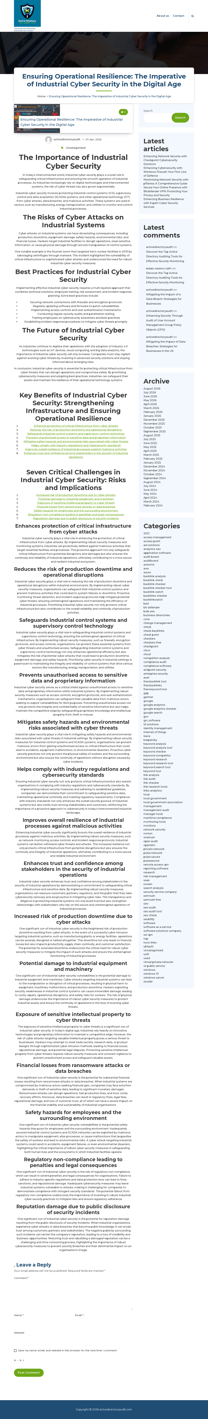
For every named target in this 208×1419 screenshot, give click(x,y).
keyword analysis (154, 743)
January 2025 (152, 462)
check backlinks (153, 630)
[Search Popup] (192, 16)
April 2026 (150, 404)
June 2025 (150, 443)
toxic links (150, 942)
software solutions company (162, 930)
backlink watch (153, 591)
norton (147, 833)
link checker (151, 782)
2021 (146, 533)
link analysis (151, 775)
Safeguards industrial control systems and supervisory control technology (76, 433)
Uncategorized (75, 147)
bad (146, 603)
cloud (147, 654)
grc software (151, 720)
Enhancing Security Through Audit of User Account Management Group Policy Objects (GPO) (164, 322)
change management (157, 623)
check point (151, 634)
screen (147, 884)
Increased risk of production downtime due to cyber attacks (76, 495)
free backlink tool (154, 681)
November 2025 (154, 423)
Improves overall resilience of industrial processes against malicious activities (76, 449)
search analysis (153, 888)
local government (155, 798)
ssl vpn (148, 934)
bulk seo (149, 611)
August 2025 (151, 435)
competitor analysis (156, 658)
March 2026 (151, 408)
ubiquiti (148, 946)
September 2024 (154, 478)
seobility (149, 919)
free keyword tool (155, 689)
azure (147, 572)
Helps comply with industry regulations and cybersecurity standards (76, 445)
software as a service (157, 927)
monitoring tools (154, 821)
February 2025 (152, 458)
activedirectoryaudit (159, 247)
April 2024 (150, 497)
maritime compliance (157, 817)
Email (79, 1315)
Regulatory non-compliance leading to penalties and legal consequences (76, 514)
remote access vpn (156, 864)
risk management (155, 876)
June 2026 (150, 396)
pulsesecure (151, 860)
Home (41, 96)
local (146, 794)
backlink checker (154, 584)
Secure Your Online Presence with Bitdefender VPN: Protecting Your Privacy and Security (165, 191)
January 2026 (152, 415)
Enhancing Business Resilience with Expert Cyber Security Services (163, 203)
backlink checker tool (157, 588)
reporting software (155, 868)
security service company (160, 891)
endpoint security (154, 669)
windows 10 (151, 973)
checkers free (152, 642)
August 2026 (151, 388)
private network (153, 849)
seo (145, 903)
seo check (150, 915)
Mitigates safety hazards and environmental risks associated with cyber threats (76, 441)
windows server (153, 977)
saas (146, 880)
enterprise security (155, 673)
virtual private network (158, 962)
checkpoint (150, 646)
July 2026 (149, 392)
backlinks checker (155, 595)
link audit (149, 778)
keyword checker (154, 751)
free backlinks (152, 685)
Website (19, 1332)
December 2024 (154, 466)
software (149, 923)
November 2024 (154, 470)
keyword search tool (156, 767)
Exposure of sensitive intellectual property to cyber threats (76, 502)
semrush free (152, 899)
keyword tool (152, 771)
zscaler (148, 981)
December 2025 (154, 419)
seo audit (149, 907)
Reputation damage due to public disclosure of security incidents (76, 518)
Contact (178, 15)
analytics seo (152, 549)
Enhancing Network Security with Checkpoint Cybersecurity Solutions (165, 160)
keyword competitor (157, 755)
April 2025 (150, 450)
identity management (157, 728)
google (148, 701)
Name (19, 1315)
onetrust (149, 837)
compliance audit (154, 662)
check (147, 626)
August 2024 (152, 482)
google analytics (154, 704)
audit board (151, 556)
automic (149, 564)
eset (146, 677)
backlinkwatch (153, 599)
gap (146, 693)
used (146, 958)
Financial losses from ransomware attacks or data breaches (76, 506)
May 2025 (149, 447)
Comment (21, 1278)
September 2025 (154, 431)
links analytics (152, 790)
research (149, 872)
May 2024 (150, 493)
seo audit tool (152, 911)
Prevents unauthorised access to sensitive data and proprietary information (76, 437)
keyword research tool (158, 763)
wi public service (154, 965)
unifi (146, 954)
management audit (156, 810)
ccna (146, 619)
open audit (150, 841)
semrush (149, 895)
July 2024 (149, 486)
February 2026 (152, 412)
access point (151, 541)
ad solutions (151, 545)
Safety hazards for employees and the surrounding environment (76, 510)
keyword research (155, 759)
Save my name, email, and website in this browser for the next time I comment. (67, 1350)
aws (146, 568)
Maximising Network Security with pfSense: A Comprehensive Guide (165, 181)
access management (157, 537)
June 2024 (150, 489)
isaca (146, 736)
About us (163, 15)
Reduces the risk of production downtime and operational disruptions (76, 429)
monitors (149, 825)
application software (157, 552)
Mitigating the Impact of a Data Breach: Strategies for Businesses (164, 299)
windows (149, 969)
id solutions (151, 724)
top (145, 938)
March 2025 (151, 454)
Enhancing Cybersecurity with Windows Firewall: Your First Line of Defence (164, 171)
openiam (149, 845)
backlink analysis (154, 576)
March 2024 (151, 501)
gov (146, 716)
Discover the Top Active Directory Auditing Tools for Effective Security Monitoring (165, 256)
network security (154, 829)
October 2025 (152, 427)
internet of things (154, 732)
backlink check (153, 580)
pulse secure (151, 856)
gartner (148, 697)
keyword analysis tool (157, 747)
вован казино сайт (159, 268)
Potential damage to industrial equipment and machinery (76, 499)
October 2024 (152, 474)
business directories (156, 615)
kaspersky (150, 739)
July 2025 (149, 439)
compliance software (157, 665)
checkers (149, 638)
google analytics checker (159, 708)
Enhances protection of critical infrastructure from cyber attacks (76, 425)
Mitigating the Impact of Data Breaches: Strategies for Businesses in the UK (166, 346)
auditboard (150, 560)
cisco (146, 650)
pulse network (152, 852)
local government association (163, 802)
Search (148, 110)
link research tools (155, 786)
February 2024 (153, 505)
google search (152, 712)
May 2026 (149, 400)
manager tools (153, 814)
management (152, 806)
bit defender (151, 607)
